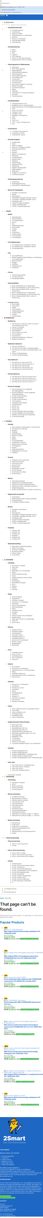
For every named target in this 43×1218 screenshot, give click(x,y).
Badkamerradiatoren (18, 339)
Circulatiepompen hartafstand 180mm (24, 246)
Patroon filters (16, 553)
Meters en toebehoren (19, 154)
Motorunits (15, 645)
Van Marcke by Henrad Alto (21, 366)
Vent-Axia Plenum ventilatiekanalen (23, 765)
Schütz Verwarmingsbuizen (21, 879)
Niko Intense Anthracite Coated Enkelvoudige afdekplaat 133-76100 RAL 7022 (21, 1053)
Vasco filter (15, 710)
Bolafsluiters (16, 467)
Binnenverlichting (17, 787)
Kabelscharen (16, 159)
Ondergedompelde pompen (21, 502)
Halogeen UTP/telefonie (19, 115)
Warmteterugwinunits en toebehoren (23, 675)
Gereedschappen (14, 139)
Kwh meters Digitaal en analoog (22, 84)
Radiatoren (12, 321)
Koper (14, 437)
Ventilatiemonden (17, 652)
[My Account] (1, 22)
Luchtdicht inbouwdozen (20, 131)
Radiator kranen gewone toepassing (23, 414)
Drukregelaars (16, 446)
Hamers (14, 150)
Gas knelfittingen (17, 255)
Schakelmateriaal (17, 30)
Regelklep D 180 (17, 736)
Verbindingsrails (17, 74)
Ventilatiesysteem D (18, 638)
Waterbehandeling (18, 449)
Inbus (14, 144)
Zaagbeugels (16, 142)
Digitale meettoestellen (19, 167)
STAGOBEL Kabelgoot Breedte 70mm (24, 199)
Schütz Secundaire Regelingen (22, 869)
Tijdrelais (15, 91)
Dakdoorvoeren (17, 630)
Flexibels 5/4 (16, 537)
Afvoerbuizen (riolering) (19, 429)
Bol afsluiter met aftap (19, 472)
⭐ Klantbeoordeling (7, 10)
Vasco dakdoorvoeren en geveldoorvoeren (25, 709)
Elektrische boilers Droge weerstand (23, 484)
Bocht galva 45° (17, 724)
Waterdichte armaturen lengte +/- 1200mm (26, 815)
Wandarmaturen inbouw (19, 798)
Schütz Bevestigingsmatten (20, 872)
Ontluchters (15, 232)
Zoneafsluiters (16, 237)
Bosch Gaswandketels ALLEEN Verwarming (26, 294)
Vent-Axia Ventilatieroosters (20, 770)
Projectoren (15, 824)
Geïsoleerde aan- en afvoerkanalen (23, 670)
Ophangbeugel (16, 735)
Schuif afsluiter (17, 470)
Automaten (15, 67)
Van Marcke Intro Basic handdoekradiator (25, 348)
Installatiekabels (13, 101)
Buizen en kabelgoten (19, 39)
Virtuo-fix (15, 620)
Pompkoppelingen (17, 248)
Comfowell (15, 686)
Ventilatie (11, 563)
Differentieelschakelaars (20, 72)
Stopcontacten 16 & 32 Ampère (22, 60)
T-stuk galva (16, 738)
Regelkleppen (16, 643)
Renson (14, 586)
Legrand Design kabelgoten (21, 203)
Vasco (14, 576)
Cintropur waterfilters (18, 550)
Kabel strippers (17, 169)
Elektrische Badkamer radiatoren (22, 337)
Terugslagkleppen (17, 440)
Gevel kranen (16, 465)
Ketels (10, 214)
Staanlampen (16, 829)
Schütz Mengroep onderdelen (21, 881)
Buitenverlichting (17, 786)
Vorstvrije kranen (17, 463)
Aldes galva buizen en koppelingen (23, 619)
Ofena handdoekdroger (19, 353)
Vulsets (14, 229)
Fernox (14, 222)
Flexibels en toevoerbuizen (20, 460)
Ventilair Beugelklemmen (20, 751)
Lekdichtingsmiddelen (19, 275)
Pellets (14, 230)
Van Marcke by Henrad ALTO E (22, 362)
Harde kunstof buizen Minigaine (22, 615)
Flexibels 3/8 (16, 530)
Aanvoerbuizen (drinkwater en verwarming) (26, 427)
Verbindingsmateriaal (18, 40)
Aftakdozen (15, 182)
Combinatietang (17, 157)
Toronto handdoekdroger (20, 355)
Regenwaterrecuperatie (19, 444)
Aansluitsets (16, 497)
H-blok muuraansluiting (19, 396)
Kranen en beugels (18, 327)
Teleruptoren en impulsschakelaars (23, 92)
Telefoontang (16, 162)
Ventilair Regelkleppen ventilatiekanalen (24, 754)
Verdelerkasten (17, 864)
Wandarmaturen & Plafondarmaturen (24, 831)
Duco (13, 584)
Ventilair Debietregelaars (20, 752)
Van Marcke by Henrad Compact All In (24, 376)
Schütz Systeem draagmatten (21, 875)
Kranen (14, 447)
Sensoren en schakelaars (20, 602)
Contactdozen (16, 82)
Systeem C (15, 694)
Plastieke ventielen (18, 600)
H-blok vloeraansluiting (19, 399)
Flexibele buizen (17, 610)
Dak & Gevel (16, 622)
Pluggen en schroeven (19, 173)
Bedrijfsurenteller (17, 86)
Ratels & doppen (17, 145)
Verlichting (12, 780)
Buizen (14, 194)
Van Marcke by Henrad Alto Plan (22, 369)
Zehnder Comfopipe (18, 698)
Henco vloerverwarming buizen (22, 854)
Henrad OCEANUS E (18, 346)
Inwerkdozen (16, 32)
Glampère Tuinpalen (18, 782)
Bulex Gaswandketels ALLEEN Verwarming (25, 287)
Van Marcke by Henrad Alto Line (22, 367)
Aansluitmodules (17, 81)
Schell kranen (16, 473)
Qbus (13, 49)
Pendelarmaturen (17, 808)
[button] (3, 195)
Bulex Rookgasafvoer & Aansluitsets (23, 286)
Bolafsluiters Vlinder (18, 468)
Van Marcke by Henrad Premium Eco (24, 378)
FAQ (5, 29)
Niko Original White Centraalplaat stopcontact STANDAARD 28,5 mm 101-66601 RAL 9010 (21, 957)
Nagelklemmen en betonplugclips (22, 105)
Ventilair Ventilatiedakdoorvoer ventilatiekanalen (27, 757)
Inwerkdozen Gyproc (18, 135)
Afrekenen (7, 152)
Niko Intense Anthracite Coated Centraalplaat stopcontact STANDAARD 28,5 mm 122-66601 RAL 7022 (23, 1027)
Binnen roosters (17, 641)
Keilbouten (15, 171)
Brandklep (15, 603)
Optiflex (14, 614)
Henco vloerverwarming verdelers (23, 856)
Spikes (14, 833)
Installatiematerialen (15, 27)
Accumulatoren (17, 334)
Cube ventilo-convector (19, 332)
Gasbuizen (15, 267)
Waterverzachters (18, 548)
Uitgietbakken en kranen (19, 451)
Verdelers (15, 579)
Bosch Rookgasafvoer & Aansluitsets (23, 292)
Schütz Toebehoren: (18, 867)
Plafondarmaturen (18, 805)
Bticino (14, 51)
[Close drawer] (1, 5)
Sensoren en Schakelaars (20, 684)
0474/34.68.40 (11, 892)
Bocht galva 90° (17, 726)
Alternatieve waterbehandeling (21, 546)
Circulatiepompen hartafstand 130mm (24, 245)
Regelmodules (16, 617)
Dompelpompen (17, 500)
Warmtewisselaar (17, 607)
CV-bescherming (17, 276)
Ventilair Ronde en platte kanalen (22, 756)
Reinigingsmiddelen (18, 278)
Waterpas (15, 156)
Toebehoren (16, 598)
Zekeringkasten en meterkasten (22, 35)
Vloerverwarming (14, 841)
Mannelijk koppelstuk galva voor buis (24, 733)
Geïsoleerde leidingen (19, 582)
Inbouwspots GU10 (18, 802)
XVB (13, 117)
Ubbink (14, 588)
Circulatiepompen (17, 220)
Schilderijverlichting (18, 797)
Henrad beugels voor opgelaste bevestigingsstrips (22, 390)
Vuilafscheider (16, 234)
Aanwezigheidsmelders (19, 810)
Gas (13, 224)
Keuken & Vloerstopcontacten (21, 58)
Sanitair (10, 424)
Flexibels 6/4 (16, 539)
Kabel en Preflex (17, 33)
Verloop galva (16, 740)
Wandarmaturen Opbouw (20, 800)
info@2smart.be (11, 889)
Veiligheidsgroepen (18, 225)
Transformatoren (17, 96)
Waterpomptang (17, 164)
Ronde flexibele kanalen (19, 574)
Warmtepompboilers (18, 481)
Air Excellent (16, 667)
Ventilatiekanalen (17, 656)
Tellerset (14, 432)
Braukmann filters (17, 551)
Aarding (14, 37)
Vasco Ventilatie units (18, 712)
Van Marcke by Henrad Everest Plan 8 (24, 380)
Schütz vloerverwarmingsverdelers (23, 865)
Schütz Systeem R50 (19, 877)
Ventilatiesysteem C (18, 636)
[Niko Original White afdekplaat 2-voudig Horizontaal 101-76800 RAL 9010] (23, 1071)
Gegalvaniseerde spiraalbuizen (22, 731)
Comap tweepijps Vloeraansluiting (23, 411)
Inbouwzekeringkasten (19, 75)
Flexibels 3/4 (16, 534)
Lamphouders (16, 807)
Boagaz (14, 262)
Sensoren (15, 659)
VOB (13, 108)
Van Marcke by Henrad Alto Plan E (23, 364)
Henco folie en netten (19, 853)
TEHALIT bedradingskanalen (21, 206)
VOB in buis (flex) (17, 110)
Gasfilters (15, 264)
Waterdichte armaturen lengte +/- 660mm (25, 814)
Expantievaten (16, 217)
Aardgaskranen (17, 266)
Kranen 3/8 (15, 409)
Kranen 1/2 (15, 406)
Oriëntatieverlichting (18, 812)
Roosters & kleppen (18, 701)
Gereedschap (16, 42)
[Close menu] (1, 1)
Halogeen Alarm (17, 112)
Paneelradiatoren (17, 329)
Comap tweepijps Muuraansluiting (23, 413)
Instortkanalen (16, 633)
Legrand (14, 54)
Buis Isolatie (16, 227)
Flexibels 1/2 (16, 532)
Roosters (15, 612)
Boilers (14, 439)
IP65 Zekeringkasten (18, 69)
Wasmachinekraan (18, 461)
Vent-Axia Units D (17, 768)
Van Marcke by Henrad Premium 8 (23, 382)
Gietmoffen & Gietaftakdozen (21, 185)
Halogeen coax (17, 114)
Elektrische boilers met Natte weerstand (24, 486)
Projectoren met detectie (20, 826)
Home (2, 898)
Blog (5, 70)
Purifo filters (16, 555)
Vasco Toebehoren (18, 717)
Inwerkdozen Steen (18, 133)
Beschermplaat (17, 261)
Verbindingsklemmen (18, 183)
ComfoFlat (15, 689)
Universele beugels (18, 416)
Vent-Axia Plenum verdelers (21, 767)
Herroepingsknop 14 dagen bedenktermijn (7, 1197)
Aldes (14, 572)
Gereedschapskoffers (19, 149)
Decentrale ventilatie (18, 565)
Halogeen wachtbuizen (19, 193)
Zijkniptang (15, 166)
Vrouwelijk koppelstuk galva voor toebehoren (26, 743)
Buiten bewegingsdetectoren (21, 828)
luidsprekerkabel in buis (19, 103)
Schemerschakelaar (18, 87)
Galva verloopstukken (19, 605)
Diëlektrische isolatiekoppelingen (22, 483)
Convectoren (16, 335)
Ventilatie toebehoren (18, 673)
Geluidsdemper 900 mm (19, 730)
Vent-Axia (15, 567)
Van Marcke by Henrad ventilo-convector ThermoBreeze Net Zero (25, 324)
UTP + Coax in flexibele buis (21, 122)
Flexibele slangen (17, 631)
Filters (14, 609)
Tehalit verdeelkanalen (19, 204)
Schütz (14, 845)
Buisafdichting (16, 434)
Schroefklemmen (17, 77)
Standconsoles (16, 404)
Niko (13, 53)
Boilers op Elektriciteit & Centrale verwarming (26, 489)
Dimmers (15, 94)
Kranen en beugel (14, 386)
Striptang (15, 161)
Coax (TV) (15, 120)
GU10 (14, 784)
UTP (13, 124)
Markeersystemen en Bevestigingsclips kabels (27, 107)
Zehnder (14, 589)
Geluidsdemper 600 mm (19, 728)
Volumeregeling (17, 597)
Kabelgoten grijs (17, 201)
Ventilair (14, 569)
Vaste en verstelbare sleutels (21, 147)
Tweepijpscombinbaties (19, 403)
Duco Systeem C (17, 657)
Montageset (16, 581)
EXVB (14, 119)
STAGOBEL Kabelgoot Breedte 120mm (24, 198)
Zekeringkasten (17, 70)
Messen (14, 152)
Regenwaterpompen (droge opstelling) (24, 498)
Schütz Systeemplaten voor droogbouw (24, 870)
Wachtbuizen (16, 196)
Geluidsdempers (17, 693)
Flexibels (15, 452)
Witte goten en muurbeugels (21, 571)
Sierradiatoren (16, 330)
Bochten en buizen (18, 688)
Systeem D (15, 696)
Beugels (14, 430)
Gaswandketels (17, 219)
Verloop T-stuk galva (18, 741)
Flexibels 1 (15, 535)
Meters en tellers (17, 435)
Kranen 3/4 (15, 408)
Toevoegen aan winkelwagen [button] (29, 939)
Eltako (14, 89)
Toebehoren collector (19, 442)
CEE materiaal (16, 56)
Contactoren (16, 79)
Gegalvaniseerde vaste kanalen (22, 577)
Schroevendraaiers (18, 174)
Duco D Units (16, 654)
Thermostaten (16, 236)
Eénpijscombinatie (18, 397)
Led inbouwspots (17, 803)
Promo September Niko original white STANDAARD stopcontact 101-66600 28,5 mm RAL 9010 (22, 980)
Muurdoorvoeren (17, 635)
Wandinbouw (16, 823)
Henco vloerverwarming (19, 844)
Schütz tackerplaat (18, 874)
